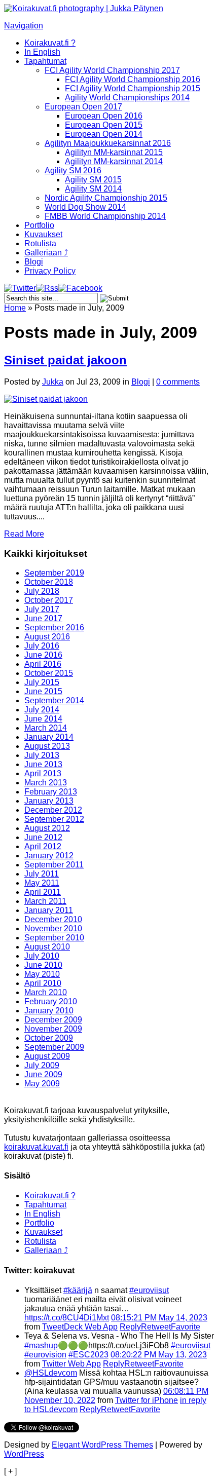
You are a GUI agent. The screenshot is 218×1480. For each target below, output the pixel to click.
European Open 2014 (103, 134)
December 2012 (53, 810)
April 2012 (42, 846)
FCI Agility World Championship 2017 (112, 70)
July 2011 (41, 873)
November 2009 (53, 1028)
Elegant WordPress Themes (102, 1444)
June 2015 (43, 691)
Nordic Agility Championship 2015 (106, 198)
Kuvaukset (43, 234)
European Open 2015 (103, 125)
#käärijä (77, 1290)
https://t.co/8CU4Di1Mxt (66, 1317)
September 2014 (54, 700)
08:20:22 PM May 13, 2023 (159, 1354)
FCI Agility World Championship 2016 (132, 79)
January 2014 (49, 737)
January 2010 (49, 1010)
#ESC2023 (88, 1354)
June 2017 (43, 618)
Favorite (185, 1326)
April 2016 (42, 664)
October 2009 (48, 1038)
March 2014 (45, 728)
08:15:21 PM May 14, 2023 (159, 1317)
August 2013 (47, 746)
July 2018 (41, 591)
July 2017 (41, 609)
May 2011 (41, 883)
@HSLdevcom (50, 1373)
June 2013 (43, 764)
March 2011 (45, 901)
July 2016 (41, 645)
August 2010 (47, 946)
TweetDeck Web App (80, 1326)
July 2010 (41, 956)
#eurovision (45, 1354)
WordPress (24, 1454)
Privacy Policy (50, 271)
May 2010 (42, 974)
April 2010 (42, 983)
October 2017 (48, 600)
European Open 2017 (83, 106)
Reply (130, 1326)
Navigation (23, 25)
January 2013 (49, 800)
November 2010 (53, 928)
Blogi (33, 261)
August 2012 (47, 828)
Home (15, 307)
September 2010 (54, 937)
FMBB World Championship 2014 (105, 216)
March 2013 (45, 782)
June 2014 (43, 718)
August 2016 (47, 636)
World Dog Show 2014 (85, 207)
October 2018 (48, 582)
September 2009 (54, 1047)
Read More (24, 533)
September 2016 (54, 627)
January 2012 (49, 855)
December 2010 (53, 919)
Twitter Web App (71, 1363)
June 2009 (43, 1074)
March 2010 (45, 992)
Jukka (52, 381)
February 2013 (50, 791)
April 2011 (42, 892)
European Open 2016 (103, 115)
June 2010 (43, 965)
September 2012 (54, 819)
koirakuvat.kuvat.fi (36, 1147)
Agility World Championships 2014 (127, 97)
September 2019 (54, 572)
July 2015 (41, 682)
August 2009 (47, 1056)
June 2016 (43, 655)
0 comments (178, 381)
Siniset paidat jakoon (65, 360)
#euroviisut (149, 1290)
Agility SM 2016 (73, 170)
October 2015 (48, 673)
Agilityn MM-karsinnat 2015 (114, 152)
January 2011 (48, 910)
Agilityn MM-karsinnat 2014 (114, 161)
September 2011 (54, 864)
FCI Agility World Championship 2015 (132, 88)
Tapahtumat (45, 61)
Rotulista (40, 243)
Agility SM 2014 (93, 188)
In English (42, 52)
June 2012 (43, 837)
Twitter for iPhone (146, 1400)
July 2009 (41, 1065)
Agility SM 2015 (93, 179)
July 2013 (41, 755)
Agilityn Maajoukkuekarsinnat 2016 (108, 143)
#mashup (41, 1345)
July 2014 (41, 709)
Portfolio (39, 225)
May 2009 (42, 1083)
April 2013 (42, 773)
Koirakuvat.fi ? (50, 43)
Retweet (156, 1326)
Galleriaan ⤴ (46, 252)
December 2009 (53, 1019)
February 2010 (50, 1001)
